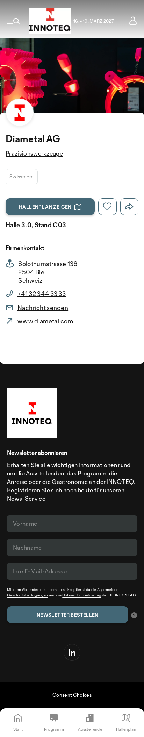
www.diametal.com (45, 321)
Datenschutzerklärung (81, 595)
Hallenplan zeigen (45, 207)
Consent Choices (72, 695)
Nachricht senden (42, 308)
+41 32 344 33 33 (41, 294)
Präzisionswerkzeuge (34, 153)
